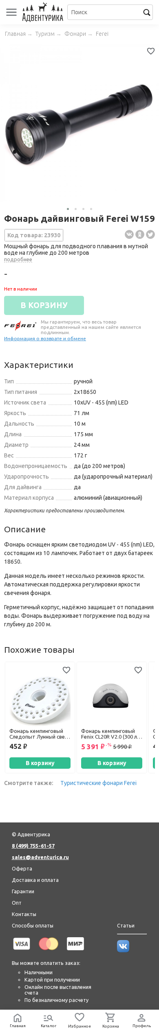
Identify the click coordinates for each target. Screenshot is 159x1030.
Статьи (126, 925)
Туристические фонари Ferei (98, 783)
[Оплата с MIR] (75, 951)
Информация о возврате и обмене (45, 338)
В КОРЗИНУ (44, 305)
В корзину (40, 763)
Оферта (22, 868)
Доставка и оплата (35, 880)
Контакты (24, 914)
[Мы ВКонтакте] (123, 950)
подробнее (18, 259)
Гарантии (23, 891)
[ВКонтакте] (129, 234)
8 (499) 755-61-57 (33, 845)
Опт (17, 902)
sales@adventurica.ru (40, 857)
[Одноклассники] (139, 234)
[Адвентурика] (43, 12)
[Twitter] (150, 234)
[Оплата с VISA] (21, 951)
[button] (68, 209)
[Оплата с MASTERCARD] (48, 951)
